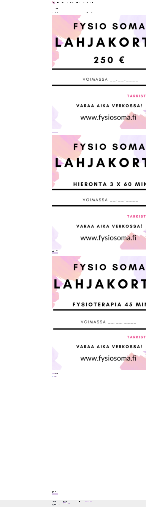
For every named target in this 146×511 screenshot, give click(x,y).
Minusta (84, 2)
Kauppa (87, 2)
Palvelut (66, 2)
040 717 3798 (65, 502)
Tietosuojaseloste (88, 501)
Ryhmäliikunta (72, 2)
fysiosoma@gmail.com (66, 503)
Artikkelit (80, 2)
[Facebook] (57, 2)
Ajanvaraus (62, 2)
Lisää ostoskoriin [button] (55, 132)
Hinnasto (76, 2)
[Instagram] (58, 2)
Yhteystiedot (91, 2)
